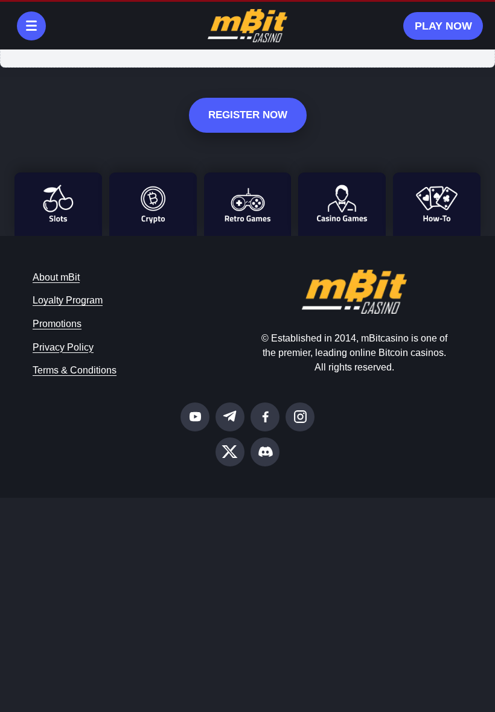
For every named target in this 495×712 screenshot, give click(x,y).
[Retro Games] (248, 204)
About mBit (56, 277)
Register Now (247, 115)
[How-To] (437, 204)
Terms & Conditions (75, 370)
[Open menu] (31, 25)
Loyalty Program (68, 300)
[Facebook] (265, 416)
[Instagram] (300, 416)
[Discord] (265, 451)
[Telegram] (230, 416)
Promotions (57, 324)
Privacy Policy (63, 347)
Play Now (443, 26)
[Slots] (58, 204)
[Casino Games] (342, 204)
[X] (230, 451)
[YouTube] (194, 416)
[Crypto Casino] (153, 204)
